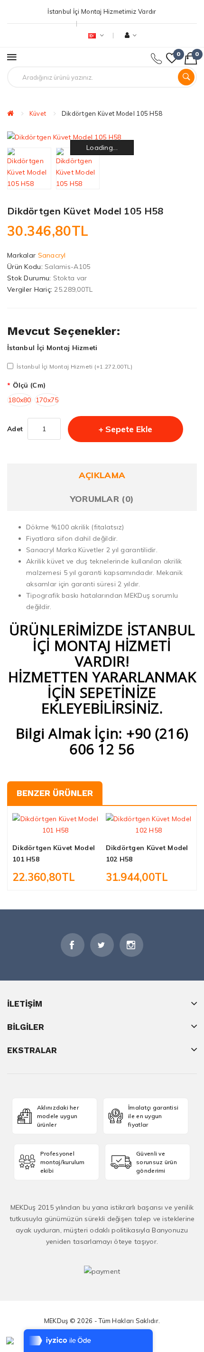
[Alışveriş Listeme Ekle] (55, 827)
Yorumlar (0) (102, 498)
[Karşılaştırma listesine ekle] (72, 827)
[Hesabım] (131, 35)
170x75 (47, 400)
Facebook (72, 945)
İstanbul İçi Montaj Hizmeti (52, 347)
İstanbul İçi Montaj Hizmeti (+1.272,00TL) (74, 366)
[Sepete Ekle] (39, 827)
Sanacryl (52, 255)
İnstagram (131, 945)
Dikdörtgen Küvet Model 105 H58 (112, 113)
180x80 (19, 400)
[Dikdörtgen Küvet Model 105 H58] (29, 168)
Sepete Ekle (128, 429)
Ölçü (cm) (29, 385)
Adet (15, 429)
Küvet (37, 113)
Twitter (102, 945)
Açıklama (102, 475)
